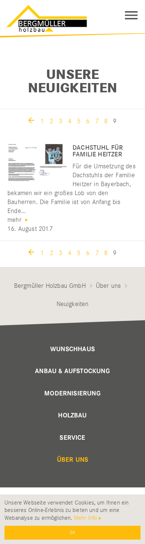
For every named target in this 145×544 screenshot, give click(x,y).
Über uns (108, 285)
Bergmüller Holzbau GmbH (50, 285)
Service (72, 438)
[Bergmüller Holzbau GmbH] (48, 16)
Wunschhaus (72, 349)
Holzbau (72, 415)
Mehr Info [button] (85, 518)
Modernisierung (72, 393)
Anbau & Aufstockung (72, 371)
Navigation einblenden (131, 15)
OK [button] (72, 532)
